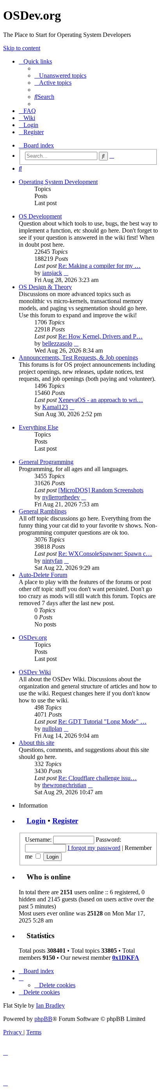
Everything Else (38, 427)
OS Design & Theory (45, 287)
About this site (36, 742)
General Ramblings (42, 511)
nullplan (52, 728)
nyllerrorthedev (61, 497)
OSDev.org (33, 637)
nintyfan (52, 560)
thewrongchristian (64, 785)
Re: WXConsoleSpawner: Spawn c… (105, 553)
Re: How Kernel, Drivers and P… (100, 336)
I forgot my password (94, 847)
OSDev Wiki (35, 672)
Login (36, 821)
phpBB (43, 1018)
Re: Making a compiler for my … (99, 265)
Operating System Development (58, 181)
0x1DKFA (125, 957)
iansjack (52, 272)
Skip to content (21, 48)
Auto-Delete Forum (43, 574)
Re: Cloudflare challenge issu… (97, 778)
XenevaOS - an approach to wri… (100, 400)
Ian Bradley (50, 1005)
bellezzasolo (57, 343)
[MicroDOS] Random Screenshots (100, 490)
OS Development (40, 216)
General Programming (46, 462)
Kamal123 (55, 407)
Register (65, 821)
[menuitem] (60, 75)
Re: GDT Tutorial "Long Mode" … (102, 721)
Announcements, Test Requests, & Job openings (78, 357)
